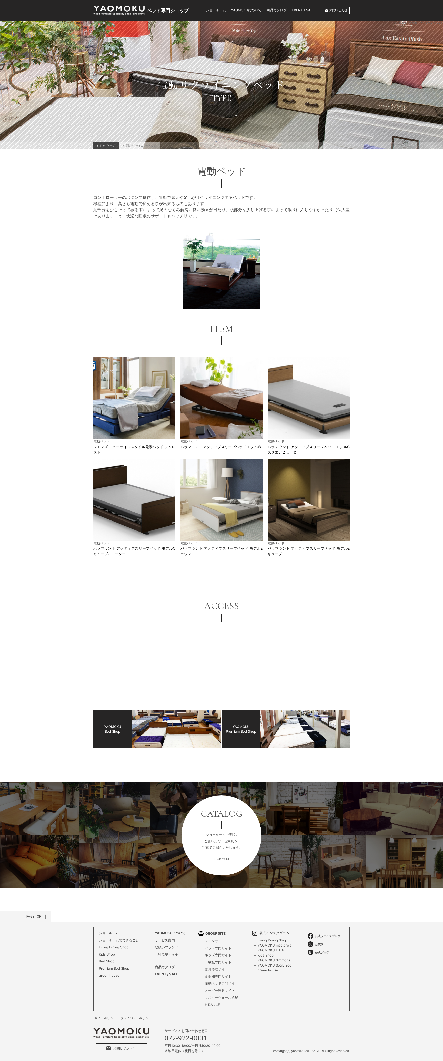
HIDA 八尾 (212, 1004)
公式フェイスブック (327, 936)
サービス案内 (165, 940)
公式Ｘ (319, 944)
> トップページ (106, 145)
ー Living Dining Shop (270, 940)
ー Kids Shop (263, 955)
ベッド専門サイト (218, 948)
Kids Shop (107, 954)
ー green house (265, 970)
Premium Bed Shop (114, 968)
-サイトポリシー (104, 1018)
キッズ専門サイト (218, 955)
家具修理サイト (216, 969)
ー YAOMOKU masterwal (272, 945)
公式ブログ (322, 952)
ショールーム (216, 10)
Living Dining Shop (113, 947)
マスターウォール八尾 (221, 997)
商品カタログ (277, 10)
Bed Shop (106, 961)
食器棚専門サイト (218, 976)
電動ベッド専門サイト (221, 983)
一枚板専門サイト (218, 962)
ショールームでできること (119, 940)
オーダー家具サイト (220, 990)
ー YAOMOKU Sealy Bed (272, 965)
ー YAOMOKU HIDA (268, 950)
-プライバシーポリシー (135, 1018)
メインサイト (215, 941)
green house (109, 975)
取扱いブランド (166, 947)
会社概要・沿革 (166, 954)
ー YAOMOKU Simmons (271, 960)
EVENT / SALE (303, 10)
